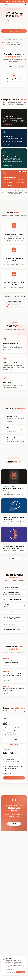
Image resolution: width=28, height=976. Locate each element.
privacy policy (16, 439)
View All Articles (13, 559)
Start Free (14, 739)
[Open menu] (25, 5)
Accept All (21, 972)
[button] (14, 1)
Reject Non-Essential (11, 972)
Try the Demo (14, 35)
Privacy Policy (20, 966)
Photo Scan (10, 66)
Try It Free (13, 823)
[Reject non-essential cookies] (24, 958)
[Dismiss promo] (26, 1)
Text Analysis (19, 66)
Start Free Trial (13, 31)
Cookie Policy (11, 966)
